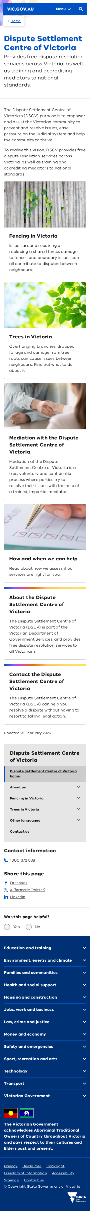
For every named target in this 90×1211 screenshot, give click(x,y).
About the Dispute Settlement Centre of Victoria (36, 604)
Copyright (55, 1166)
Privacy (11, 1166)
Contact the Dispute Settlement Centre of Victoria (36, 681)
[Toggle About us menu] (79, 787)
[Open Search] (81, 9)
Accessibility (63, 1173)
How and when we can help (43, 558)
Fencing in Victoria (33, 236)
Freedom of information (25, 1173)
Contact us (34, 1180)
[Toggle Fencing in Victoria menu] (79, 798)
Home (15, 21)
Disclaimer (32, 1166)
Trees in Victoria (30, 336)
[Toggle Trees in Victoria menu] (79, 809)
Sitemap (11, 1180)
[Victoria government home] (77, 1197)
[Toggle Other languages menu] (79, 820)
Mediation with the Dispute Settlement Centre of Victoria (43, 444)
